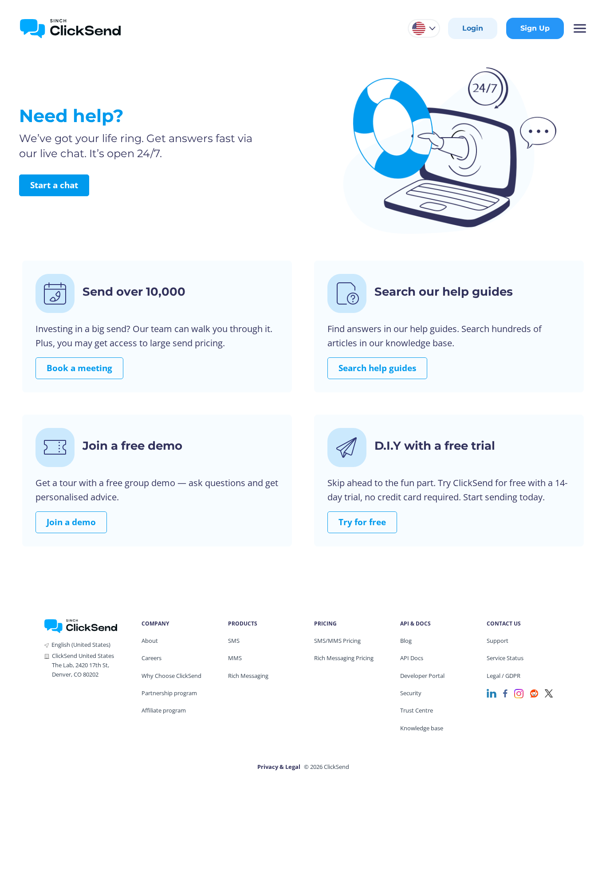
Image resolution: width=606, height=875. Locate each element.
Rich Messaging (248, 676)
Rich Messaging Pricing (344, 658)
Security (410, 693)
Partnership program (169, 693)
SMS (234, 641)
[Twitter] (549, 693)
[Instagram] (518, 693)
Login (472, 28)
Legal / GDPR (503, 676)
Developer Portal (422, 676)
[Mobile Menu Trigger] (579, 28)
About (150, 641)
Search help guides (377, 368)
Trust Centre (416, 710)
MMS (235, 658)
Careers (151, 658)
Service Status (505, 658)
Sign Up (535, 28)
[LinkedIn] (491, 693)
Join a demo (71, 522)
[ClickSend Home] (80, 626)
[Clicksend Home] (70, 28)
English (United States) (80, 645)
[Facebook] (505, 693)
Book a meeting (79, 368)
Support (497, 641)
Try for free (362, 522)
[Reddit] (534, 693)
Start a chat (54, 185)
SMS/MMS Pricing (337, 641)
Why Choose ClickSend (171, 676)
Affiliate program (164, 710)
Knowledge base (421, 728)
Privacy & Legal (278, 767)
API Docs (411, 658)
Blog (406, 641)
